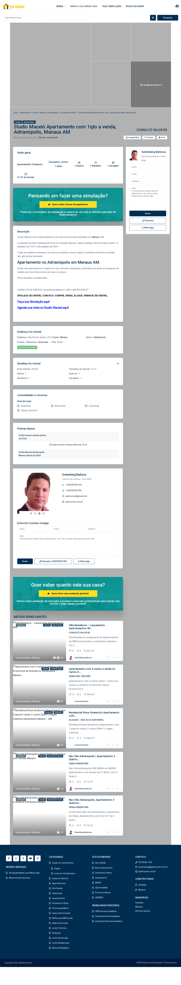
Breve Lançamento (103, 868)
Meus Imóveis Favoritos (19, 878)
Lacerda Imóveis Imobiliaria (107, 916)
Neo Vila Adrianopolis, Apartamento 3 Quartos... (91, 801)
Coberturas (57, 893)
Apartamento (25, 113)
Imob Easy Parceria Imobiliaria (108, 921)
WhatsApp (85, 561)
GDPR (139, 962)
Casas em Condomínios (63, 863)
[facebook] (9, 858)
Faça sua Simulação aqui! (33, 301)
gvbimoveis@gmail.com (76, 496)
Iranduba (142, 885)
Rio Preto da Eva (142, 911)
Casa (15, 113)
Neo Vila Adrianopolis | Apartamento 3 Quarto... (92, 758)
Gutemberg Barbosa (74, 474)
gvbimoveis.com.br (74, 502)
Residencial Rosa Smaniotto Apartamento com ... (94, 714)
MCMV (73, 113)
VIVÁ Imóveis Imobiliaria (105, 911)
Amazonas (43, 342)
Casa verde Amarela (61, 913)
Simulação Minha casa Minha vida (24, 873)
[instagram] (38, 858)
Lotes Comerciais (60, 938)
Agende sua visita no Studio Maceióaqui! (43, 307)
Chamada (54, 561)
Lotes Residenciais (60, 943)
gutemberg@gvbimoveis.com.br (153, 867)
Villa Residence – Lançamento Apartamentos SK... (87, 627)
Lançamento (65, 113)
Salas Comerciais (60, 923)
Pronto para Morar (60, 908)
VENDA (59, 6)
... (75, 645)
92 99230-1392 (145, 862)
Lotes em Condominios (64, 873)
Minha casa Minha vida (62, 918)
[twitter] (23, 858)
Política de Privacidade (152, 962)
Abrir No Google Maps (27, 347)
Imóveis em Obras (60, 903)
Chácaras (56, 933)
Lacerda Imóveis (81, 701)
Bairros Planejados (60, 948)
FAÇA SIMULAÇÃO (111, 6)
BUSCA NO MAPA (135, 6)
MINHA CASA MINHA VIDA (83, 6)
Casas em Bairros (60, 878)
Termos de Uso (170, 962)
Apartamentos (58, 883)
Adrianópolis (53, 113)
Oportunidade (101, 887)
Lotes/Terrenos (59, 928)
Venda (35, 113)
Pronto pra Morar (103, 892)
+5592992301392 (74, 485)
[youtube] (30, 858)
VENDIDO (99, 897)
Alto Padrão (57, 888)
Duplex (57, 868)
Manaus (43, 113)
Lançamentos (58, 898)
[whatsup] (16, 858)
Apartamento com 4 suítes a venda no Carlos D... (92, 670)
